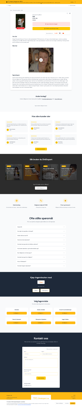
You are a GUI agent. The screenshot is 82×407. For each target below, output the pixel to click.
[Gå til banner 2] (41, 3)
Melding (25, 357)
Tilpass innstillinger (59, 403)
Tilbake (9, 5)
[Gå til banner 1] (40, 3)
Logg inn (73, 398)
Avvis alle (67, 403)
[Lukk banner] (75, 2)
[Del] (70, 13)
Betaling (34, 20)
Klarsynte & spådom (16, 10)
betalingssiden (28, 175)
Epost (43, 351)
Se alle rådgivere (40, 188)
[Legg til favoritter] (67, 13)
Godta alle (72, 403)
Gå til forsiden (72, 5)
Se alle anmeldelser (41, 149)
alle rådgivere (58, 99)
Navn (25, 351)
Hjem (11, 10)
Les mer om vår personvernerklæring (24, 404)
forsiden (17, 173)
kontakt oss (65, 175)
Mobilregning (45, 290)
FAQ (67, 174)
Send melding (41, 378)
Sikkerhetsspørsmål (28, 369)
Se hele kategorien (47, 99)
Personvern (73, 396)
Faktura (36, 290)
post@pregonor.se (27, 385)
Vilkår (74, 395)
